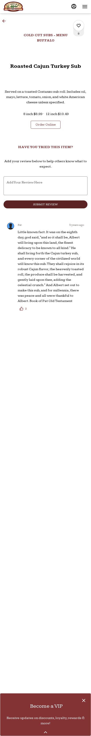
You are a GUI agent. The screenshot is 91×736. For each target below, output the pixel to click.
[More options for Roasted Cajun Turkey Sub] (78, 25)
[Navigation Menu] (85, 6)
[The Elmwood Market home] (23, 6)
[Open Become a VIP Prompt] (45, 732)
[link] (46, 125)
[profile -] (73, 6)
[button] (5, 21)
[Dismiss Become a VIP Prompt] (83, 700)
